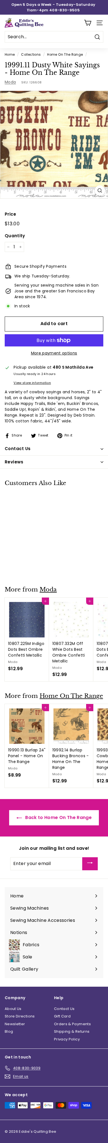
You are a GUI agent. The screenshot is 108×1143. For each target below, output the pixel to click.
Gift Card (62, 1016)
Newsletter (15, 1024)
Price (10, 214)
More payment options (54, 353)
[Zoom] (100, 190)
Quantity (15, 236)
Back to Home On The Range (58, 817)
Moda (10, 82)
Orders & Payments (72, 1024)
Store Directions (20, 1016)
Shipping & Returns (71, 1031)
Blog (9, 1031)
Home (10, 54)
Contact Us (64, 1008)
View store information (32, 383)
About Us (13, 1008)
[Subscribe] (90, 863)
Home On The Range (65, 54)
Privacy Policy (67, 1039)
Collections (31, 54)
